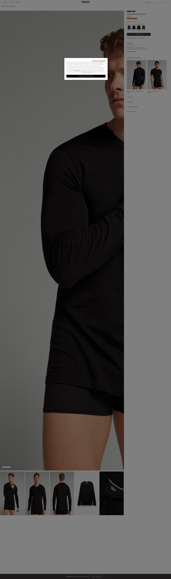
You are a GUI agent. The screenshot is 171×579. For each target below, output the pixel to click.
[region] (86, 69)
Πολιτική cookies (76, 70)
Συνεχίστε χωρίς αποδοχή (99, 60)
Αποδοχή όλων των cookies (86, 76)
